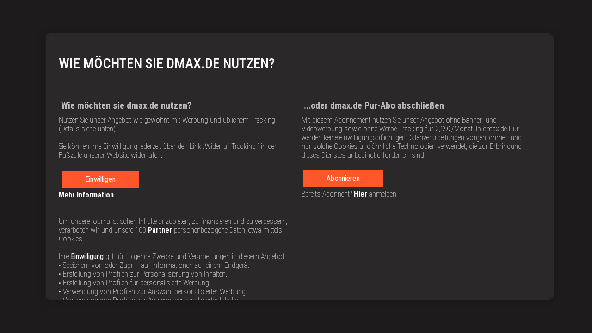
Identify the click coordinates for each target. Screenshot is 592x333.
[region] (299, 166)
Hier (360, 194)
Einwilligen (100, 179)
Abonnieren (343, 178)
